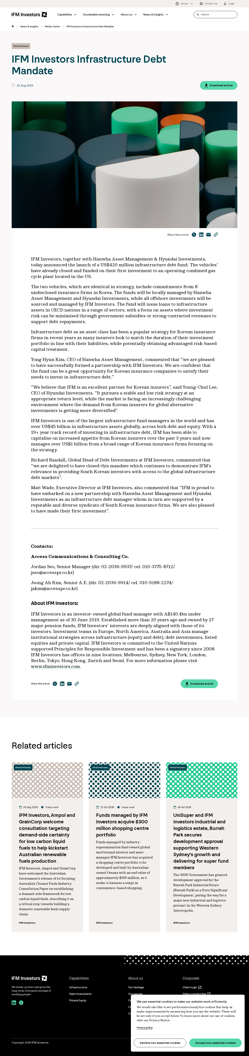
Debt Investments (80, 994)
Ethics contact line (194, 994)
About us (126, 14)
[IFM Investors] (32, 978)
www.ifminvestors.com (55, 666)
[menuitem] (67, 14)
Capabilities (64, 14)
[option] (184, 3)
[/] (29, 14)
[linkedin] (14, 1003)
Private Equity (77, 1000)
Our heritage (136, 987)
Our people (135, 994)
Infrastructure (78, 987)
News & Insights (153, 14)
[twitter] (21, 1003)
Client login (190, 987)
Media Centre (52, 26)
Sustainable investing (96, 14)
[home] (13, 26)
